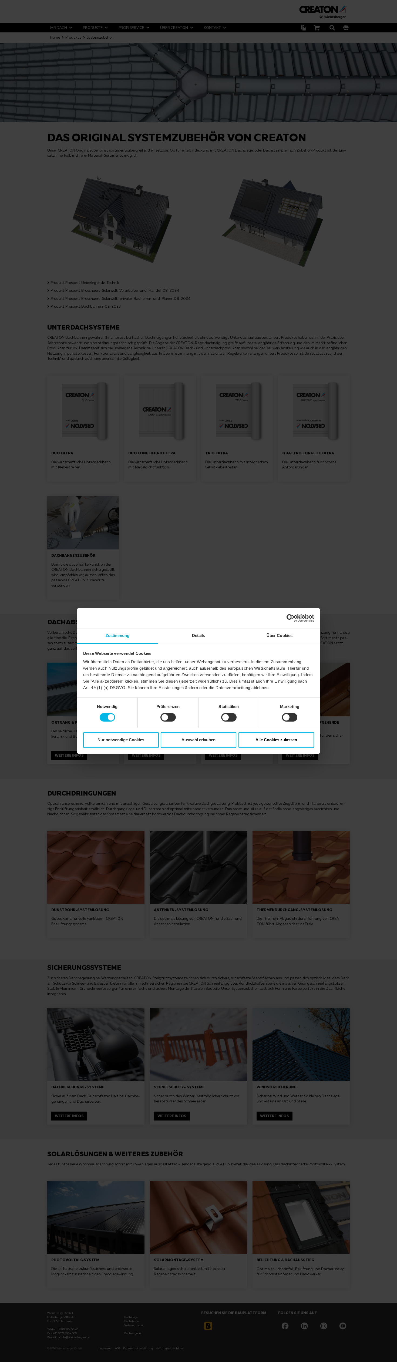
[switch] (168, 717)
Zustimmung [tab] (118, 635)
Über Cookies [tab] (279, 635)
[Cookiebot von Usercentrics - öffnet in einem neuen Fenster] (290, 618)
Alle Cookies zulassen (276, 739)
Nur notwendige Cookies (120, 739)
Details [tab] (198, 635)
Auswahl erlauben (198, 739)
